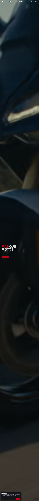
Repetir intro (36, 499)
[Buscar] (28, 1)
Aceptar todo (18, 498)
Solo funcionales (13, 498)
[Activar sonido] (33, 499)
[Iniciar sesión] (30, 1)
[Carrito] (31, 1)
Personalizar (8, 498)
